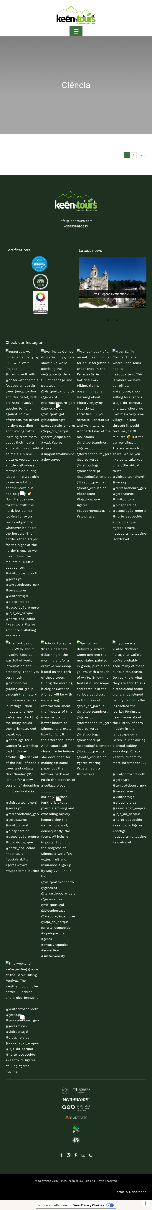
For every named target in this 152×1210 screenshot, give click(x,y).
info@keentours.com (76, 221)
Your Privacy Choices (88, 1205)
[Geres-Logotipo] (76, 1126)
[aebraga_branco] (76, 1107)
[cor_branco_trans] (76, 193)
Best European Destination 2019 (113, 294)
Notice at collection (52, 1205)
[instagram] (68, 1155)
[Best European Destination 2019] (112, 282)
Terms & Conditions (130, 1192)
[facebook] (61, 1155)
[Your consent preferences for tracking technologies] (145, 1203)
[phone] (90, 1155)
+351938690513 (76, 226)
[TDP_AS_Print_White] (40, 275)
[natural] (76, 1099)
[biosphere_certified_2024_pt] (40, 293)
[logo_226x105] (76, 7)
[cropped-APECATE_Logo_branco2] (76, 1116)
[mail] (83, 1155)
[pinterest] (76, 1155)
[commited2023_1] (39, 257)
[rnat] (76, 1088)
